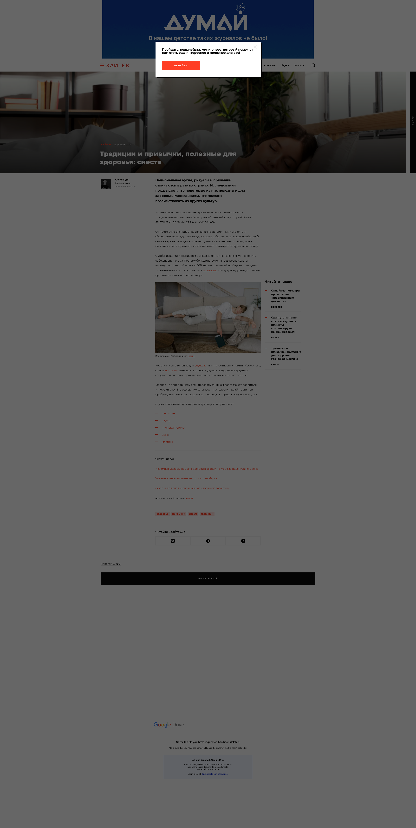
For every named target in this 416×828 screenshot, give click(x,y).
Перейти (181, 65)
